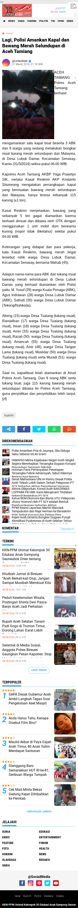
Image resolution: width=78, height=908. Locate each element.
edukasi (44, 831)
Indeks (60, 896)
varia (21, 21)
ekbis (70, 21)
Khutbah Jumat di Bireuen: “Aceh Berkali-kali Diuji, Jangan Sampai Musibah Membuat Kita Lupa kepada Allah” (26, 580)
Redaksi (48, 896)
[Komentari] (69, 429)
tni (53, 21)
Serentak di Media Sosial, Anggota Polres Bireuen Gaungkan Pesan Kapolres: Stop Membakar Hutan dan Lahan (27, 652)
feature (7, 843)
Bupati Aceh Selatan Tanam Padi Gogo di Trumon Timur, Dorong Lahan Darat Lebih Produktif (23, 628)
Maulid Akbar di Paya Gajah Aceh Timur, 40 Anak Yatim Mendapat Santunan (30, 746)
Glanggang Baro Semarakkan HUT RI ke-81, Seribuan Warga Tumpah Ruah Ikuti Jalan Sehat (29, 772)
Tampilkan (66, 529)
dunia (6, 831)
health (44, 848)
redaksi (44, 859)
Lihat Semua (39, 670)
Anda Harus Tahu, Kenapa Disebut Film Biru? (29, 720)
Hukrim (27, 896)
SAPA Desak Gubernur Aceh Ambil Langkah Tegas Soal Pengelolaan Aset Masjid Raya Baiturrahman (30, 701)
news (11, 21)
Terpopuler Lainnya (39, 811)
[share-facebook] (23, 429)
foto (5, 848)
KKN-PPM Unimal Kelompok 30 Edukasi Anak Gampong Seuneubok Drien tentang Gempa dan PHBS (26, 557)
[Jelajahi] (73, 6)
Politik (37, 896)
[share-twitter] (39, 429)
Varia (17, 896)
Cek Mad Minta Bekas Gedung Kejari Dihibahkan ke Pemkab (29, 794)
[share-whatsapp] (54, 429)
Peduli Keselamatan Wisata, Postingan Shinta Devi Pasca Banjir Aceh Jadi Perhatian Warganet (24, 604)
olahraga (9, 859)
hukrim (31, 21)
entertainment (50, 837)
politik (43, 21)
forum (43, 843)
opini (61, 21)
